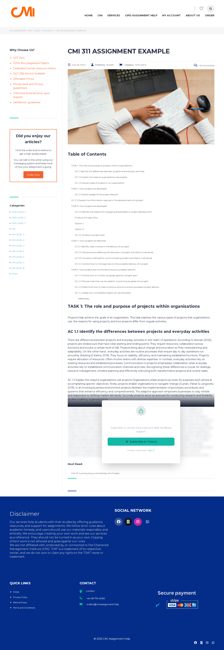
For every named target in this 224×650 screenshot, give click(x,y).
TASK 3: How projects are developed (89, 206)
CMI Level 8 (17, 268)
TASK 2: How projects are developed (89, 188)
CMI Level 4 (17, 246)
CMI (99, 15)
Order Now (33, 174)
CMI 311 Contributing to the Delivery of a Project (95, 473)
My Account (171, 15)
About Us (193, 15)
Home (89, 15)
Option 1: (79, 223)
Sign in (151, 450)
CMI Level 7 (17, 262)
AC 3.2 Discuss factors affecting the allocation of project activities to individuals (114, 252)
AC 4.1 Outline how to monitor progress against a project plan (106, 275)
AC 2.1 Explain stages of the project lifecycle (96, 194)
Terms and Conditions (24, 607)
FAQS (16, 592)
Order (209, 15)
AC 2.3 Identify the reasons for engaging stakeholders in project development (113, 211)
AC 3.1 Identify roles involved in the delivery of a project (102, 246)
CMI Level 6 (17, 257)
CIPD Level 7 (18, 223)
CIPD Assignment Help (141, 15)
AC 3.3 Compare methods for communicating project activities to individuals (113, 258)
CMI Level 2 (17, 234)
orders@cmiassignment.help (102, 604)
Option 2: (79, 229)
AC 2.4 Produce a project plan (90, 235)
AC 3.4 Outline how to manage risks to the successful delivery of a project (111, 264)
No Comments (206, 65)
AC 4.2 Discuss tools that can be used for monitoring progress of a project (111, 281)
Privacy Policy (20, 597)
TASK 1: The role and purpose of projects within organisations (101, 165)
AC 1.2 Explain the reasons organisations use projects (101, 177)
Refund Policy (20, 602)
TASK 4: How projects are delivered (88, 240)
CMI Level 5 (17, 251)
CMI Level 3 (17, 240)
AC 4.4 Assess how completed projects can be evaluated (103, 292)
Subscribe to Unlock (143, 441)
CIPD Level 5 (18, 218)
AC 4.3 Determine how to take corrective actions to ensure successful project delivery (117, 287)
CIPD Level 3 (18, 212)
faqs (14, 274)
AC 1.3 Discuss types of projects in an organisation (99, 183)
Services (113, 15)
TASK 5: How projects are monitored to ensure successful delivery (103, 269)
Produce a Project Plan (86, 217)
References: (83, 298)
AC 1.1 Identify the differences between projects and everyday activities (109, 171)
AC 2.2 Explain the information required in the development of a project (107, 200)
